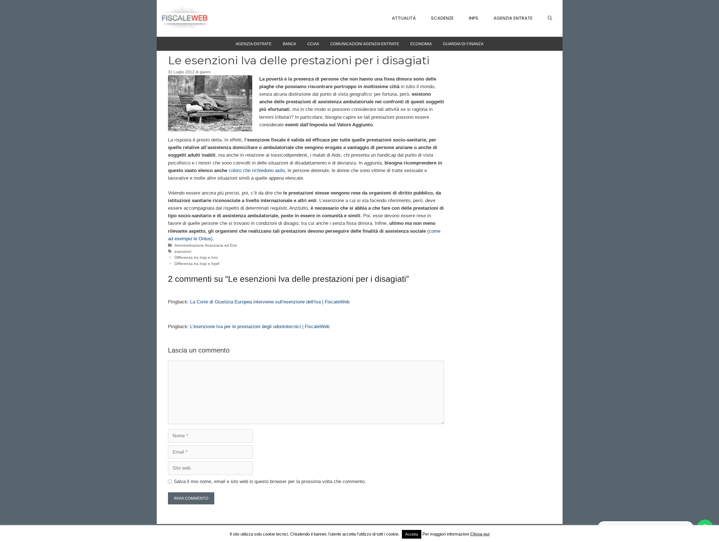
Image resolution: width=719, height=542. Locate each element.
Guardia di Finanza (463, 44)
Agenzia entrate (513, 18)
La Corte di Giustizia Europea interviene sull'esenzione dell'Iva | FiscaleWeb (269, 302)
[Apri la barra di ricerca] (550, 18)
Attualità (404, 18)
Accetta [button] (411, 534)
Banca (289, 44)
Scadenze (442, 18)
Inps (473, 18)
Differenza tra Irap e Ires (196, 257)
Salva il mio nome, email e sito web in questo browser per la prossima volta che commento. (270, 481)
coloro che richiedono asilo (257, 170)
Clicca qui (480, 534)
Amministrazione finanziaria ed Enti (205, 245)
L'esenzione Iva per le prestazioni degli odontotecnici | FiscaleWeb (259, 326)
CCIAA (313, 44)
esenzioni (182, 251)
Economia (421, 44)
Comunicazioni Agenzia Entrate (364, 44)
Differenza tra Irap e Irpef (196, 263)
